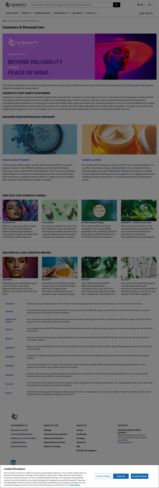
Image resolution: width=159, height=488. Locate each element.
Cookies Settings (103, 476)
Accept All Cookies (139, 476)
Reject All (121, 476)
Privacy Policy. (74, 485)
